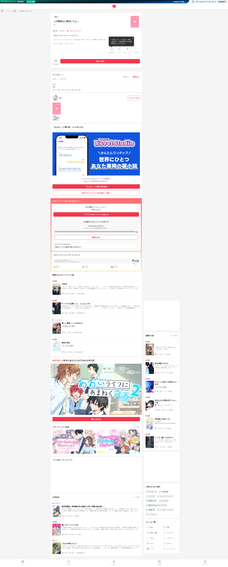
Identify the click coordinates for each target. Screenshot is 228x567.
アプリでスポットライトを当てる (96, 214)
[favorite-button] (111, 49)
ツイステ (151, 496)
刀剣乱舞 (164, 491)
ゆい (54, 24)
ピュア (89, 39)
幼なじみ (102, 39)
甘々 (83, 39)
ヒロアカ (164, 500)
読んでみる (96, 419)
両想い (95, 39)
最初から (126, 77)
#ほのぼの (56, 360)
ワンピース (152, 491)
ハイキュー (152, 514)
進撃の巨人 (152, 500)
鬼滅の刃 (151, 509)
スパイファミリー (165, 496)
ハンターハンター (165, 509)
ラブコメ (69, 39)
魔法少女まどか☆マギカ (157, 505)
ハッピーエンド (59, 39)
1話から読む (100, 61)
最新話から (136, 77)
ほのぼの (77, 39)
